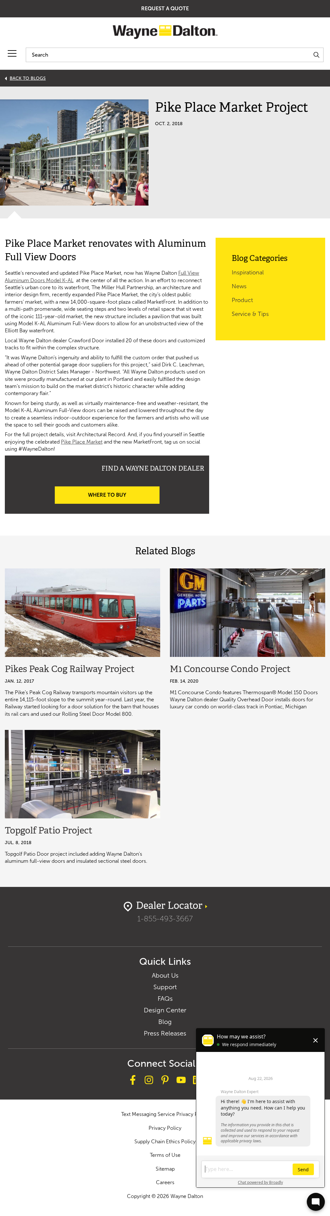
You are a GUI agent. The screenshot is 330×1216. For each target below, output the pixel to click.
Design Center (165, 1010)
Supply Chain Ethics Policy (165, 1141)
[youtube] (181, 1081)
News (239, 286)
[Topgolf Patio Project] (82, 774)
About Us (165, 975)
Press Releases (165, 1033)
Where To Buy (107, 495)
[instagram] (149, 1081)
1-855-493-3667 (165, 918)
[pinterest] (165, 1081)
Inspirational (248, 272)
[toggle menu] (12, 53)
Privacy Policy (165, 1128)
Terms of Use (165, 1155)
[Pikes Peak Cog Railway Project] (82, 612)
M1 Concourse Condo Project (230, 669)
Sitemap (165, 1169)
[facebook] (133, 1081)
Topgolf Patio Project (48, 831)
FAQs (165, 998)
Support (165, 987)
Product (242, 300)
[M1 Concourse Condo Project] (247, 612)
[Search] (316, 55)
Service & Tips (250, 314)
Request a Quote (165, 8)
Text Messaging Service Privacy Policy (165, 1114)
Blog (165, 1022)
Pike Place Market (81, 442)
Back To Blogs (28, 78)
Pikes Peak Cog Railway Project (70, 669)
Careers (165, 1182)
